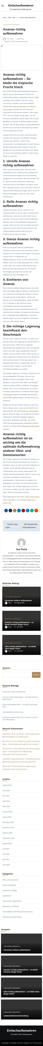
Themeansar (36, 1043)
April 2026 (6, 801)
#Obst (13, 41)
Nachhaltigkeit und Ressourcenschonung (17, 912)
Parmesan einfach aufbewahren (18, 600)
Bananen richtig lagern (31, 426)
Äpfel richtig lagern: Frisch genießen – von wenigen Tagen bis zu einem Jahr (21, 500)
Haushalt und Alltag (9, 890)
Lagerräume (6, 896)
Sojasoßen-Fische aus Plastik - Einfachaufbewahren (21, 734)
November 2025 (8, 827)
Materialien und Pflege (10, 906)
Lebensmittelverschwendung (12, 712)
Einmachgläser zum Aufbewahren (16, 737)
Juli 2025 (5, 849)
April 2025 (6, 865)
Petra (11, 39)
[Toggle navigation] (2, 6)
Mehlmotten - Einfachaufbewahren (14, 766)
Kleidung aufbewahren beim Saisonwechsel (20, 762)
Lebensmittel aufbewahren (11, 24)
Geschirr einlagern (32, 744)
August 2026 (7, 785)
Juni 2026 (6, 790)
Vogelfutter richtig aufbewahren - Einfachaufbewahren (21, 759)
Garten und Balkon (9, 885)
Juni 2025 (6, 854)
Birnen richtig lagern (30, 411)
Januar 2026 (7, 817)
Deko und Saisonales (10, 880)
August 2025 (7, 843)
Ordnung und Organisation (12, 917)
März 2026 (6, 806)
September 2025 (8, 838)
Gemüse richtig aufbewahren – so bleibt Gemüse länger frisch (19, 623)
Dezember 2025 (8, 822)
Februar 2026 (7, 812)
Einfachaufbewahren (21, 5)
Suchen (6, 668)
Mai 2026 (5, 796)
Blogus (26, 1043)
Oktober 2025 (7, 833)
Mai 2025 (5, 859)
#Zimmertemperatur (21, 41)
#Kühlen (7, 41)
